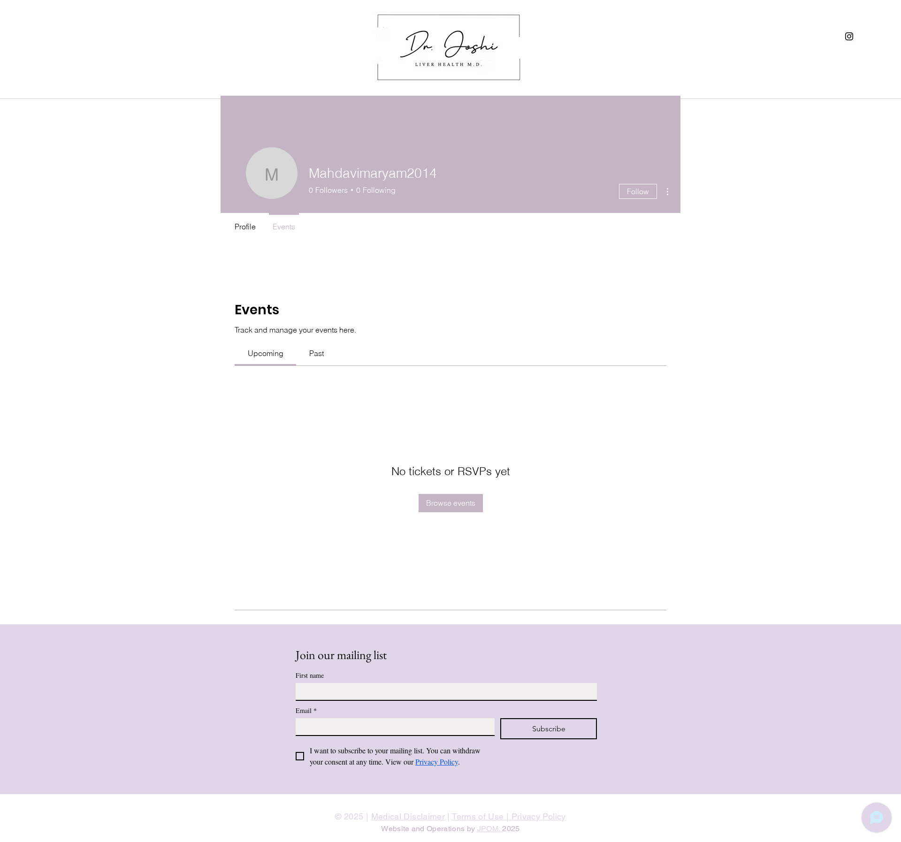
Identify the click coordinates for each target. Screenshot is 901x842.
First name (310, 675)
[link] (265, 353)
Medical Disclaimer (408, 816)
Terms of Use (479, 816)
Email (306, 710)
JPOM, (490, 828)
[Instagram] (849, 36)
